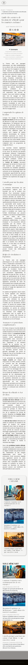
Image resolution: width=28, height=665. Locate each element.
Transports (9, 10)
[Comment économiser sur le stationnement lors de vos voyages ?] (14, 492)
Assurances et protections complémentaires (13, 57)
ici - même (12, 251)
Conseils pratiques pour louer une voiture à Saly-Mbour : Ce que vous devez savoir (13, 550)
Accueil (3, 10)
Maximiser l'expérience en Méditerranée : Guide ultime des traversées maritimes (14, 527)
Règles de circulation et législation (13, 55)
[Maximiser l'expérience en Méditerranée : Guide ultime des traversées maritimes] (14, 516)
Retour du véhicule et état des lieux (13, 58)
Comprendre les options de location (13, 51)
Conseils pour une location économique (13, 53)
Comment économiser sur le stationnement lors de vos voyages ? (12, 503)
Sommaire (14, 49)
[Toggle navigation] (4, 2)
